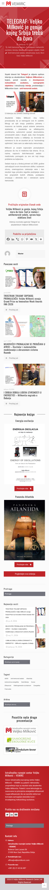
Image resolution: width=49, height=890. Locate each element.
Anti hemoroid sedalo (16, 47)
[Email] (31, 239)
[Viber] (17, 239)
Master (20, 254)
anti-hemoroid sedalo (28, 88)
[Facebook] (8, 239)
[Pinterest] (27, 239)
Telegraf (24, 74)
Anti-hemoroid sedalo (16, 53)
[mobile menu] (3, 3)
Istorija (15, 50)
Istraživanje (30, 53)
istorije (28, 86)
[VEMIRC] (15, 3)
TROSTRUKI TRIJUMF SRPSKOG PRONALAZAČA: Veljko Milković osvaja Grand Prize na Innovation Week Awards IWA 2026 (23, 300)
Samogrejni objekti (31, 50)
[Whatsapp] (22, 239)
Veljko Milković (27, 56)
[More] (41, 239)
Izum (38, 53)
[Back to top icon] (44, 885)
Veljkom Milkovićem (34, 77)
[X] (36, 239)
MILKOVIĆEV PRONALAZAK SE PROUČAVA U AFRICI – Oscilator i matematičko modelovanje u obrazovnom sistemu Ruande (24, 348)
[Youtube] (16, 814)
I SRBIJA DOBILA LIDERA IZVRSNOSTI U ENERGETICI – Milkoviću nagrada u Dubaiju (22, 395)
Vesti (42, 50)
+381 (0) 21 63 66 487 (17, 868)
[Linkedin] (13, 239)
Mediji (21, 50)
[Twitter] (7, 814)
